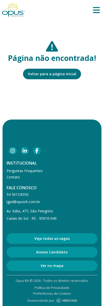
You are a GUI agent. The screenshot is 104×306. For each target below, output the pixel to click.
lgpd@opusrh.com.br (23, 201)
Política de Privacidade (52, 287)
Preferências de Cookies (52, 293)
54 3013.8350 (18, 194)
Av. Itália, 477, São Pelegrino (30, 211)
